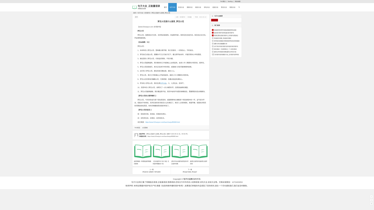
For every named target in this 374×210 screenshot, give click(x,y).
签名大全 (224, 7)
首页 (165, 7)
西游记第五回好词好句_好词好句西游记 (226, 35)
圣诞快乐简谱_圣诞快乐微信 (222, 38)
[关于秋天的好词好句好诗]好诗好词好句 (226, 46)
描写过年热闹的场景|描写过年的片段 (225, 52)
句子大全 (172, 7)
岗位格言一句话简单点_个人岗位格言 (225, 49)
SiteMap (230, 1)
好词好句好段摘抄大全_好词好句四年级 (227, 54)
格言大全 (198, 7)
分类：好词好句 (180, 17)
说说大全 (215, 7)
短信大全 (232, 7)
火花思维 (145, 127)
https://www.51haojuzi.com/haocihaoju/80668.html (162, 122)
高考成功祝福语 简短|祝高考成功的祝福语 (226, 41)
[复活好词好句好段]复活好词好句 (224, 33)
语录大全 (190, 7)
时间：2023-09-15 (200, 17)
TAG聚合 (223, 1)
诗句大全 (207, 7)
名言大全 (181, 7)
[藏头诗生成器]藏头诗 (220, 43)
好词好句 (147, 13)
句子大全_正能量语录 (149, 6)
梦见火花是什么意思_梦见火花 (161, 13)
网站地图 (237, 1)
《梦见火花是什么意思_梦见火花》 (156, 134)
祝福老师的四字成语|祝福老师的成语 (225, 30)
